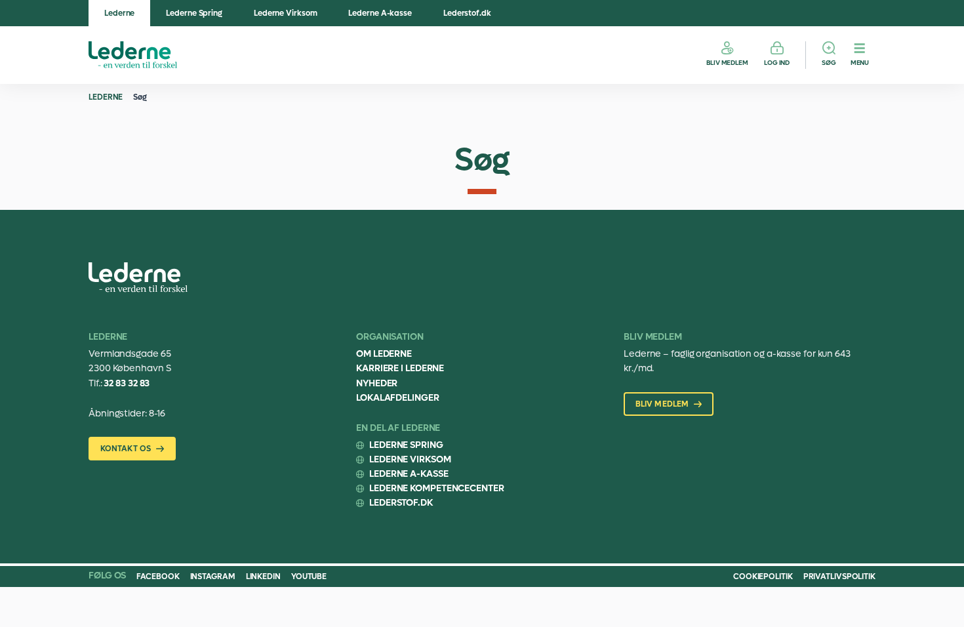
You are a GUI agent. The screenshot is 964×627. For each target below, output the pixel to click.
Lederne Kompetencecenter (436, 488)
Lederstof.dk (467, 13)
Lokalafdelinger (397, 398)
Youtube (309, 576)
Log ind (777, 62)
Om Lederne (384, 354)
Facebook (157, 576)
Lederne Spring (194, 13)
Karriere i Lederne (400, 368)
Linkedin (263, 576)
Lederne (119, 13)
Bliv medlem (727, 62)
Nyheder (376, 383)
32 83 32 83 (127, 383)
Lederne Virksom (285, 13)
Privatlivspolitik (839, 576)
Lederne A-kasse (380, 13)
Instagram (212, 576)
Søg (829, 62)
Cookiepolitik (763, 576)
